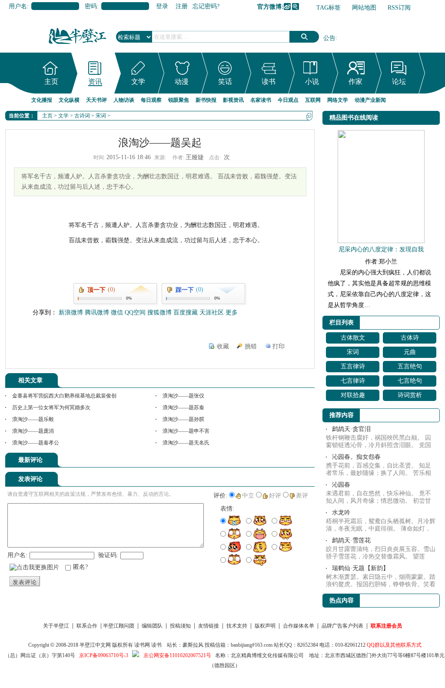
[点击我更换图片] (34, 567)
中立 (248, 495)
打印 (278, 346)
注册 (182, 6)
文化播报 (41, 100)
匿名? (80, 567)
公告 (329, 38)
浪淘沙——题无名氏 (186, 443)
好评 (275, 495)
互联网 (313, 100)
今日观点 (288, 100)
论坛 (399, 81)
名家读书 (260, 100)
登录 (162, 6)
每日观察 (151, 100)
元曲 (410, 352)
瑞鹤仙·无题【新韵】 (360, 568)
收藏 (223, 346)
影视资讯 (233, 100)
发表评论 (25, 582)
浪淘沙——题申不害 (186, 431)
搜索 (304, 37)
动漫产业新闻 (370, 100)
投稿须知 (180, 626)
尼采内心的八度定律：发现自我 (381, 249)
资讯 (95, 81)
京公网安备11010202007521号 (177, 655)
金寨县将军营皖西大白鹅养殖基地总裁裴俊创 (64, 396)
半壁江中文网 (95, 645)
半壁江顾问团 (118, 626)
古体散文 (353, 337)
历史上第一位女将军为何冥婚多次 (51, 407)
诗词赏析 (410, 395)
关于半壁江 (56, 626)
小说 (312, 81)
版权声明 (265, 626)
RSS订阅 (399, 7)
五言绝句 (410, 366)
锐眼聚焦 (178, 100)
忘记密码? (206, 6)
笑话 (225, 81)
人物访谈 (123, 100)
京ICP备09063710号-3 (103, 655)
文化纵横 (69, 100)
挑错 (251, 346)
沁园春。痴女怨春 (356, 457)
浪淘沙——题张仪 (183, 396)
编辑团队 (152, 626)
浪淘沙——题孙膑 (183, 419)
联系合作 (86, 626)
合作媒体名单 (298, 626)
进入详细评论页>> (290, 461)
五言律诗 (353, 366)
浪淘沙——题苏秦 (183, 407)
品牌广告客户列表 (342, 626)
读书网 (142, 645)
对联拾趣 (353, 395)
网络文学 (337, 100)
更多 (232, 312)
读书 (269, 81)
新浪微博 (287, 6)
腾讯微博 (295, 6)
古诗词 (82, 116)
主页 (51, 81)
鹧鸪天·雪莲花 (351, 540)
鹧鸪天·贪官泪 (351, 429)
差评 (302, 495)
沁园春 (341, 484)
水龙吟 (341, 512)
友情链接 (208, 626)
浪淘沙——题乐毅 (33, 419)
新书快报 (206, 100)
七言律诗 (353, 380)
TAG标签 (328, 7)
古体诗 (410, 337)
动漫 (182, 81)
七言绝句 (410, 380)
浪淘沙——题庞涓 (33, 431)
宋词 (101, 116)
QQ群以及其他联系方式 (394, 645)
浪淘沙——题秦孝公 (35, 443)
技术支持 (236, 626)
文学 (138, 81)
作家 (355, 81)
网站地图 (364, 7)
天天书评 (96, 100)
